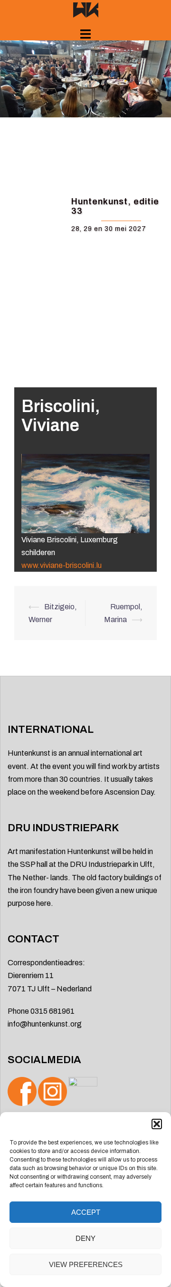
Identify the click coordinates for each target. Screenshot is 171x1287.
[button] (157, 1124)
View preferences (86, 1264)
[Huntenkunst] (85, 9)
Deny (85, 1238)
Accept (85, 1212)
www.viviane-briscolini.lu (61, 565)
